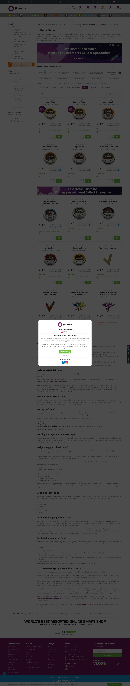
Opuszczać (64, 355)
